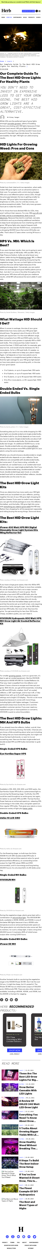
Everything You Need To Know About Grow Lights (28, 1118)
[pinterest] (11, 1000)
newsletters (11, 1248)
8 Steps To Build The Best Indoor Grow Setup (29, 1163)
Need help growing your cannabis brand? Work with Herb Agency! (21, 2)
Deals (25, 17)
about (24, 1242)
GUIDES (38, 17)
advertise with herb (28, 11)
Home (2, 61)
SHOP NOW (14, 1050)
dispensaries (33, 1242)
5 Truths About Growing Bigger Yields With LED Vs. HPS (28, 1131)
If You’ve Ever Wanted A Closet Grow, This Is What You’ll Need (29, 1178)
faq (18, 1242)
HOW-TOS (9, 17)
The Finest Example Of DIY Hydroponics (28, 1191)
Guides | (22, 1098)
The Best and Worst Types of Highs (28, 1205)
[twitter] (6, 1000)
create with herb (30, 1245)
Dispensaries (17, 17)
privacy (5, 1242)
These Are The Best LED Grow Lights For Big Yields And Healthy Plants (28, 1077)
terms (12, 1242)
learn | (22, 1111)
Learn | (22, 1070)
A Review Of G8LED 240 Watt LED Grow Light (29, 1104)
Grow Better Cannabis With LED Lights (28, 1090)
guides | (22, 1084)
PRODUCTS (31, 17)
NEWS (3, 17)
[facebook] (1, 1000)
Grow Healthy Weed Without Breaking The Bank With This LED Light (28, 1145)
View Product (14, 1054)
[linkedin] (16, 1000)
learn (9, 61)
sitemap (31, 1248)
